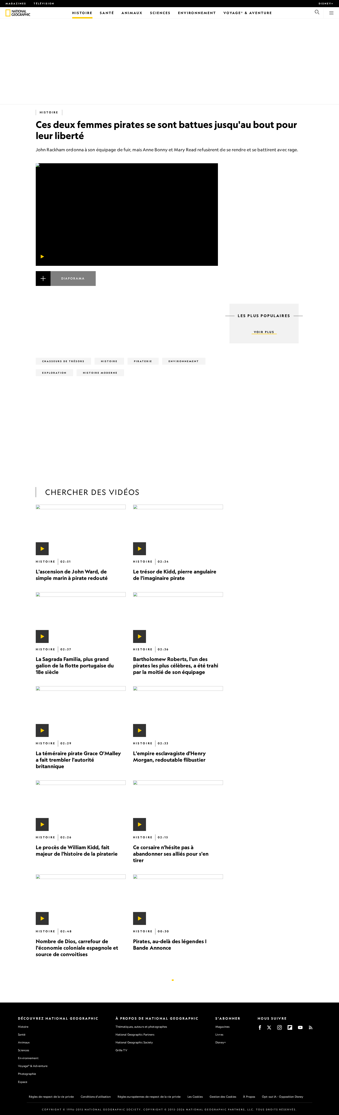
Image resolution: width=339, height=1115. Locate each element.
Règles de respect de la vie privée (51, 1096)
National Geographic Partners (135, 1034)
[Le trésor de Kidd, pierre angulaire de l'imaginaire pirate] (178, 530)
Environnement (184, 361)
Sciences (23, 1050)
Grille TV (121, 1050)
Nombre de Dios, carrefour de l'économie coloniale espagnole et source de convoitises (77, 947)
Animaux (24, 1042)
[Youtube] (300, 1029)
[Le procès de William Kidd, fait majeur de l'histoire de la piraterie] (81, 805)
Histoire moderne (100, 372)
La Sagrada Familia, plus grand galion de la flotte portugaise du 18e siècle (75, 665)
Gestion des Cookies (223, 1096)
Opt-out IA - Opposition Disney (282, 1096)
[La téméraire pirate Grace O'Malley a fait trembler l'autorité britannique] (81, 711)
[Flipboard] (290, 1029)
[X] (269, 1029)
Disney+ (326, 3)
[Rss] (310, 1029)
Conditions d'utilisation (95, 1096)
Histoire (49, 112)
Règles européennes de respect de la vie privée (149, 1096)
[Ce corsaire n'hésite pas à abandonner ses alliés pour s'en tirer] (178, 805)
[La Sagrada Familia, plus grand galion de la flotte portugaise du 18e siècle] (81, 617)
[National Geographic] (8, 12)
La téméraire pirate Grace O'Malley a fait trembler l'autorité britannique (78, 759)
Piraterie (143, 361)
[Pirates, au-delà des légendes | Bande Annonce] (178, 899)
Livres (219, 1034)
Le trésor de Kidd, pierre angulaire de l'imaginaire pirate (175, 575)
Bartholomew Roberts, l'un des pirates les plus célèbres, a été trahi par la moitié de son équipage (175, 665)
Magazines (16, 3)
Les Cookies (195, 1096)
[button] (127, 284)
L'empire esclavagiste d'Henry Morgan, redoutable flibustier (169, 756)
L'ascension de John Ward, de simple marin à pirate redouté (72, 575)
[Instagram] (279, 1029)
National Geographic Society (134, 1042)
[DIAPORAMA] (127, 284)
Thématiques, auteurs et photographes (141, 1026)
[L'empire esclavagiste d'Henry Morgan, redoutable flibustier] (178, 711)
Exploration (54, 372)
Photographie (27, 1074)
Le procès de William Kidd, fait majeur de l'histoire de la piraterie (77, 850)
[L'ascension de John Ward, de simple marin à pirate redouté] (81, 530)
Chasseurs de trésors (63, 361)
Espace (22, 1082)
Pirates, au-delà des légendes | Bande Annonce (170, 944)
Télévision (44, 3)
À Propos (249, 1096)
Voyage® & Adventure (33, 1066)
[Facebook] (260, 1029)
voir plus (264, 332)
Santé (21, 1034)
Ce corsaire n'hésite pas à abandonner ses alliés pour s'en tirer (170, 853)
